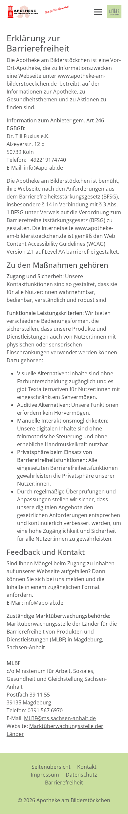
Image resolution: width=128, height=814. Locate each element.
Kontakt (86, 766)
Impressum (45, 774)
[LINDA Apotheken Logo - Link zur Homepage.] (114, 11)
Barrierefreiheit (64, 782)
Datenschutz (81, 774)
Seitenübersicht (51, 766)
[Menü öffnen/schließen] (98, 12)
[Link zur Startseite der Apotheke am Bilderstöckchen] (38, 11)
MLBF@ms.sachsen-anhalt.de (60, 718)
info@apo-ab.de (43, 167)
